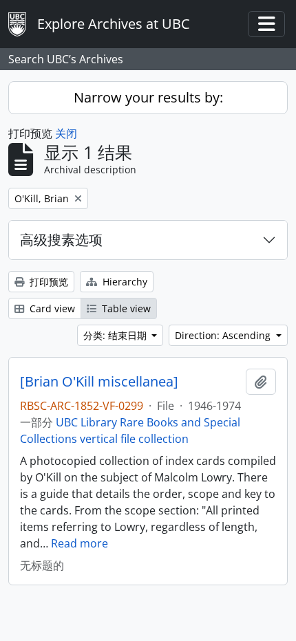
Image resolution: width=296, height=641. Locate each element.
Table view (125, 308)
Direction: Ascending (224, 335)
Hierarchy (123, 281)
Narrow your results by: (148, 97)
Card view (51, 308)
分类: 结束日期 (116, 335)
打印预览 (47, 281)
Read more (79, 543)
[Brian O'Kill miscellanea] (99, 381)
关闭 (66, 133)
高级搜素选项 (61, 239)
